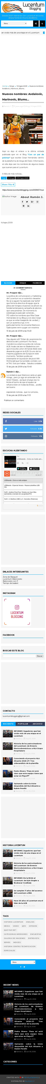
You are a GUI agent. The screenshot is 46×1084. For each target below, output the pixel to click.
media (7, 926)
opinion (33, 926)
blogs (12, 86)
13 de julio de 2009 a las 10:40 (19, 367)
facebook (37, 283)
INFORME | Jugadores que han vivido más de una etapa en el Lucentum (27, 733)
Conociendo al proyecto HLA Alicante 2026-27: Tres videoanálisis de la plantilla (27, 760)
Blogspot (30, 1081)
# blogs (11, 178)
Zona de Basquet (10, 577)
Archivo (38, 724)
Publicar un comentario (14, 400)
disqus (23, 283)
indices (17, 942)
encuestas (35, 934)
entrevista (33, 938)
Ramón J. (11, 372)
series (7, 942)
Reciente (8, 724)
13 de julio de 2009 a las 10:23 (19, 331)
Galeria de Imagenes (14, 938)
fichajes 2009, (36, 106)
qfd (24, 926)
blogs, (28, 106)
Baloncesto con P (10, 581)
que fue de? (10, 930)
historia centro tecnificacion (20, 946)
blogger (8, 283)
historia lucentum (13, 922)
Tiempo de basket (10, 583)
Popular (23, 724)
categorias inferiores (15, 934)
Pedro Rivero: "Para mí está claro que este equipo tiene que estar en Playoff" (28, 773)
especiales (9, 950)
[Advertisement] (23, 60)
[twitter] (24, 967)
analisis (30, 922)
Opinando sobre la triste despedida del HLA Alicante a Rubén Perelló (27, 786)
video (16, 926)
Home (4, 86)
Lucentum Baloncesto (12, 579)
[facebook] (21, 967)
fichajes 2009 (22, 86)
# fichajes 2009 (22, 178)
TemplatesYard (31, 1077)
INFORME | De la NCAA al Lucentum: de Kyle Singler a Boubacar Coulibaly (26, 880)
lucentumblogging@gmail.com (16, 716)
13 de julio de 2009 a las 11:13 (19, 395)
